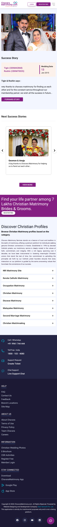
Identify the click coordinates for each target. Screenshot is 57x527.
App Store (10, 491)
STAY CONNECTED (10, 470)
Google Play (11, 485)
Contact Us (6, 395)
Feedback (5, 399)
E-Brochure (6, 451)
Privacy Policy (7, 427)
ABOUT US (6, 414)
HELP (3, 386)
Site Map (5, 406)
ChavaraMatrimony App (12, 479)
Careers (4, 434)
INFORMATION (8, 442)
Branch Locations (9, 403)
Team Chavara (8, 431)
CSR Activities (7, 455)
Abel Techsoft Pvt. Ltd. (46, 507)
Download (6, 475)
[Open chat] (50, 520)
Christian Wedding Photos (13, 447)
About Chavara (8, 420)
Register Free (7, 459)
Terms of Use (7, 423)
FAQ (3, 392)
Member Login (8, 462)
